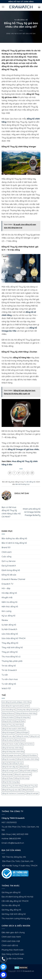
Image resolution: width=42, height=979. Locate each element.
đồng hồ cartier (22, 736)
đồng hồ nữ (24, 767)
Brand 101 (6, 547)
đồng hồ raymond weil (23, 774)
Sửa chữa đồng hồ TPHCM (13, 638)
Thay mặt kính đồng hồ (12, 647)
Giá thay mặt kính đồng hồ (14, 914)
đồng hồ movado (8, 759)
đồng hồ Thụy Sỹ (30, 786)
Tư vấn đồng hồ (21, 20)
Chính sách (7, 552)
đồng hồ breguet (8, 732)
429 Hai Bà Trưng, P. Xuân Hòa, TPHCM (19, 865)
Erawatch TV (7, 584)
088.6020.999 (15, 838)
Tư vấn (5, 675)
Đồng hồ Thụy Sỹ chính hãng (12, 725)
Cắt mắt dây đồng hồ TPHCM (15, 901)
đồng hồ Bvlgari (22, 732)
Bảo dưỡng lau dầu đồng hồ (14, 538)
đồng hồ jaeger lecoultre (11, 755)
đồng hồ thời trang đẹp (10, 782)
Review (5, 620)
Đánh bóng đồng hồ (11, 570)
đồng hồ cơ (35, 736)
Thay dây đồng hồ (10, 643)
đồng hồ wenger (32, 793)
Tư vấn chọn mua (10, 679)
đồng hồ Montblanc (30, 755)
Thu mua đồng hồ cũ (11, 656)
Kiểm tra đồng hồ (9, 602)
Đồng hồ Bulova (8, 713)
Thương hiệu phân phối (12, 661)
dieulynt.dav (31, 33)
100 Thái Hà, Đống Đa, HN (14, 857)
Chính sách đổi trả (10, 945)
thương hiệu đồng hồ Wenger (28, 710)
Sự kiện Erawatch (9, 629)
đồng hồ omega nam (10, 771)
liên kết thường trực (23, 484)
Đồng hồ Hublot (8, 717)
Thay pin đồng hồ (10, 652)
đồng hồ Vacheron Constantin (13, 793)
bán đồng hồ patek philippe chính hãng (16, 702)
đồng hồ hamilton (27, 744)
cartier (26, 706)
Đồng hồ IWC (7, 721)
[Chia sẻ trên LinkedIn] (32, 473)
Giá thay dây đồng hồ (11, 910)
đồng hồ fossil (20, 740)
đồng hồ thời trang (22, 778)
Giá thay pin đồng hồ (11, 892)
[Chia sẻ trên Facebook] (14, 473)
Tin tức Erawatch (9, 670)
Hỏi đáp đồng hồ (9, 593)
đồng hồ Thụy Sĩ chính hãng (12, 786)
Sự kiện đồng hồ (9, 625)
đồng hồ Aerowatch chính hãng (13, 729)
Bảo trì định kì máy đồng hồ (14, 543)
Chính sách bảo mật (11, 941)
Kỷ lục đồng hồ (8, 615)
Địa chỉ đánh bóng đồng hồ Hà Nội (17, 896)
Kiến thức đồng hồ (10, 606)
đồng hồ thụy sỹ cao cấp (11, 790)
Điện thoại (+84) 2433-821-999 (15, 834)
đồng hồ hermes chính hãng (12, 748)
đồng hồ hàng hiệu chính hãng (13, 751)
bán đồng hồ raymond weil (12, 706)
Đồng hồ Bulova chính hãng (26, 713)
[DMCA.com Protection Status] (21, 967)
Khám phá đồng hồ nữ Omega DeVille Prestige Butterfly (31, 512)
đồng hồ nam (18, 763)
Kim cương (6, 611)
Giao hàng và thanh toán (13, 954)
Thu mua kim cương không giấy (16, 918)
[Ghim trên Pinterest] (28, 473)
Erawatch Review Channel (13, 579)
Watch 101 (6, 688)
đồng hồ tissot (28, 790)
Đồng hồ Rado (19, 721)
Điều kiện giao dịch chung (13, 932)
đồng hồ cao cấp (8, 736)
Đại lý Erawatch (9, 565)
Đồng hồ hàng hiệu (23, 717)
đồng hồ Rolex (7, 778)
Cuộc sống (6, 556)
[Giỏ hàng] (39, 7)
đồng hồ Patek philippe (28, 771)
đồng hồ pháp (7, 774)
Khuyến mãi (7, 597)
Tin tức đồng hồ (9, 665)
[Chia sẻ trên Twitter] (19, 473)
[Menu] (3, 7)
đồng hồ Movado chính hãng (27, 759)
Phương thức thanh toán (12, 950)
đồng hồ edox (7, 740)
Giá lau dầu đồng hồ (11, 905)
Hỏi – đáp (6, 588)
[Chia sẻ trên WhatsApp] (10, 473)
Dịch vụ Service (8, 561)
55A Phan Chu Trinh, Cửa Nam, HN (17, 861)
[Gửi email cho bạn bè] (23, 473)
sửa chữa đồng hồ (10, 634)
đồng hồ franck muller (10, 744)
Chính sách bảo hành (11, 937)
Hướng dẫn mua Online (12, 958)
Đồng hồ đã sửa (9, 575)
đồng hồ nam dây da (10, 767)
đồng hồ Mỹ (6, 763)
